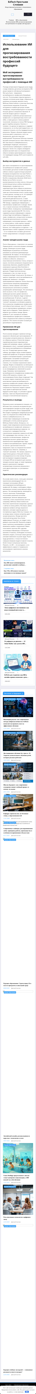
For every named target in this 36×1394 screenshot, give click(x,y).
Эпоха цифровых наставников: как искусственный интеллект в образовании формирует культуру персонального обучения (16, 609)
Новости (19, 699)
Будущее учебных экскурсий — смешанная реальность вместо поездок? (17, 1371)
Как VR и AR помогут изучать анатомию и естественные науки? (15, 572)
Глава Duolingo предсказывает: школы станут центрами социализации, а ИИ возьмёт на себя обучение (16, 1178)
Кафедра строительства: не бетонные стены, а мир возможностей (15, 815)
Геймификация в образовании (21, 1385)
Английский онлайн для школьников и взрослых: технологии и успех (16, 1137)
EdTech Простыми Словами (18, 3)
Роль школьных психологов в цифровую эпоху (16, 1218)
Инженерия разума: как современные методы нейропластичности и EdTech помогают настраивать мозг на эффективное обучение (16, 723)
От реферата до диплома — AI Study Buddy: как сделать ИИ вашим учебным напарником (14, 643)
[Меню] (12, 15)
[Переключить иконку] (23, 14)
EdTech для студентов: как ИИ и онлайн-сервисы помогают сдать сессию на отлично (15, 676)
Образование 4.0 (21, 733)
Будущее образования (10, 699)
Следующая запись (9, 568)
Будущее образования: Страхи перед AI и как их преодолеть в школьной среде (17, 984)
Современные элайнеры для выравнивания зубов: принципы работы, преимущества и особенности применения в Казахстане (18, 831)
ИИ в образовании (9, 35)
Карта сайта (8, 1385)
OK (27, 1392)
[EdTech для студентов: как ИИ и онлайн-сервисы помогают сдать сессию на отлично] (18, 662)
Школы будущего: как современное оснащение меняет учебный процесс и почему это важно (16, 787)
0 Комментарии (15, 39)
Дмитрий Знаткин (22, 35)
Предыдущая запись (9, 560)
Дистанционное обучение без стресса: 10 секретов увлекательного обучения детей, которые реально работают (17, 755)
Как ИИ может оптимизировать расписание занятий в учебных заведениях (14, 564)
